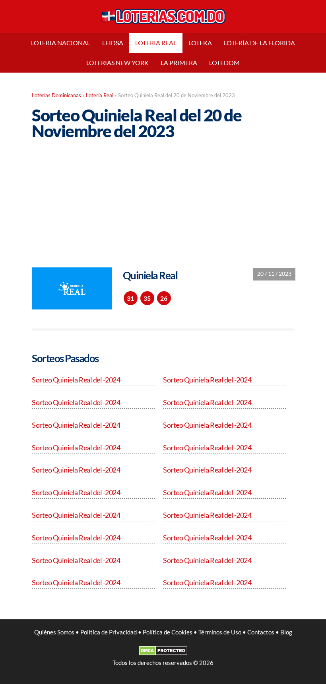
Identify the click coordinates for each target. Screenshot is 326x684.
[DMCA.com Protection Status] (163, 653)
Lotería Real (99, 95)
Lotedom (224, 62)
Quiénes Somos (54, 632)
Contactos (260, 632)
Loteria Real (156, 42)
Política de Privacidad (108, 632)
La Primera (179, 62)
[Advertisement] (163, 197)
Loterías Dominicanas (56, 95)
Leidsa (112, 42)
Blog (286, 632)
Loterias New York (117, 62)
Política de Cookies (167, 632)
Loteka (200, 42)
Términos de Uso (219, 632)
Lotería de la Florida (259, 42)
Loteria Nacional (60, 42)
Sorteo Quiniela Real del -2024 (76, 379)
